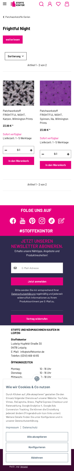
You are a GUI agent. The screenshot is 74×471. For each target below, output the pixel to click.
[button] (41, 4)
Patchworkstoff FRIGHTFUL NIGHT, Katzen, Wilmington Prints (18, 114)
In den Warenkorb (18, 160)
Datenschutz (30, 427)
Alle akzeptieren (37, 436)
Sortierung (14, 56)
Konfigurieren (37, 447)
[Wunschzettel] (58, 4)
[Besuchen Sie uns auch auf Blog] (61, 221)
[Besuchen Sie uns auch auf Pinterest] (32, 221)
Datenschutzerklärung (23, 293)
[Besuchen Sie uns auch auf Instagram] (42, 221)
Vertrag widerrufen (37, 318)
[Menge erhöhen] (31, 150)
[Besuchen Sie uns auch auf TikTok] (51, 221)
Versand (24, 466)
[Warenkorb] (67, 4)
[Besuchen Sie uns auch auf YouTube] (22, 221)
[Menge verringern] (6, 150)
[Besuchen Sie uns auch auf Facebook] (12, 221)
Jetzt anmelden (37, 281)
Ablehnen (37, 457)
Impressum (12, 427)
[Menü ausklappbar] (4, 2)
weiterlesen (13, 39)
